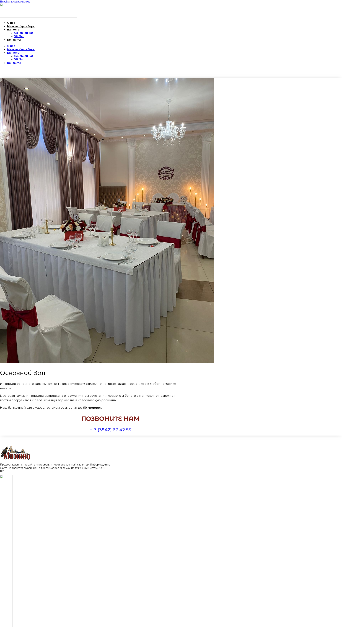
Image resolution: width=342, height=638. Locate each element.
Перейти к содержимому (15, 1)
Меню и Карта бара (21, 26)
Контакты (14, 39)
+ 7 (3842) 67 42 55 (110, 429)
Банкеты (13, 29)
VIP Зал (19, 36)
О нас (11, 22)
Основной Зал (23, 33)
